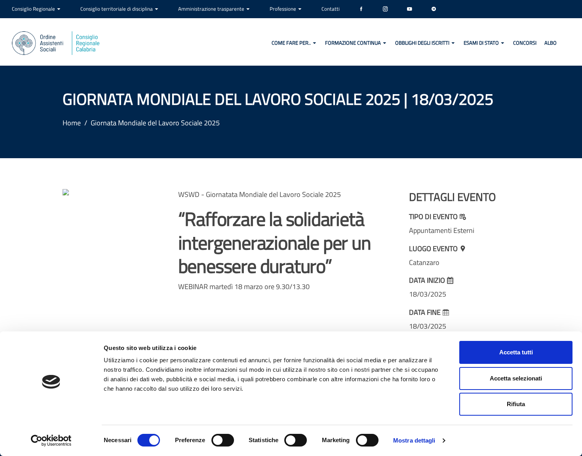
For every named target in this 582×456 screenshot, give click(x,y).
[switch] (222, 440)
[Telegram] (434, 9)
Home (72, 122)
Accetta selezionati (516, 378)
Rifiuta (516, 404)
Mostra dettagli (414, 440)
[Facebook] (361, 9)
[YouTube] (410, 9)
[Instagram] (385, 9)
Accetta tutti (516, 352)
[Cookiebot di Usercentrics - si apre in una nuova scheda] (51, 441)
